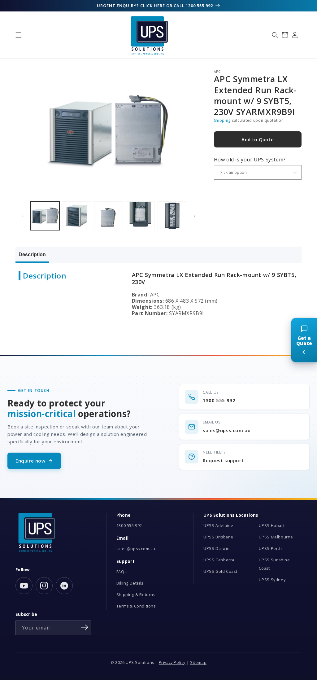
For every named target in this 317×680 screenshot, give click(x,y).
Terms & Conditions (136, 606)
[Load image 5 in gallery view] (172, 215)
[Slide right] (195, 216)
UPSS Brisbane (218, 537)
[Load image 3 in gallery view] (108, 215)
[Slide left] (22, 216)
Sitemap (198, 662)
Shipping (222, 120)
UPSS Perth (270, 548)
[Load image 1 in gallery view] (45, 215)
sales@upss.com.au (135, 548)
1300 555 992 (129, 525)
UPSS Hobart (272, 525)
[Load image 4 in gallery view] (140, 215)
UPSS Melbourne (276, 537)
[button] (18, 35)
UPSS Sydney (272, 579)
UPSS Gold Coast (220, 571)
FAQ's (122, 571)
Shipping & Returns (135, 594)
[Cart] (285, 35)
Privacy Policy (172, 662)
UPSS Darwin (216, 548)
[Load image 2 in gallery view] (77, 215)
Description (32, 254)
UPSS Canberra (218, 560)
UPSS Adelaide (218, 525)
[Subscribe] (84, 627)
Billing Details (129, 583)
